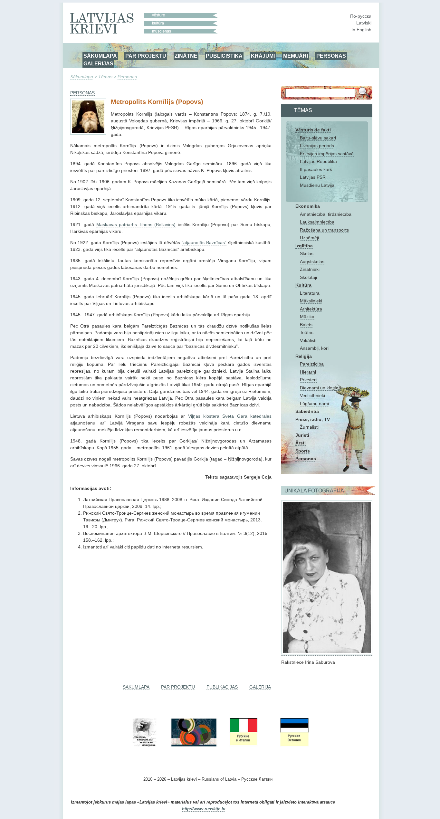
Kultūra (303, 285)
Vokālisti (308, 340)
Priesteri (308, 379)
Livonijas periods (317, 145)
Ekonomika (307, 206)
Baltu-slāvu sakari (318, 137)
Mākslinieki (311, 300)
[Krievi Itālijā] (243, 745)
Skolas (306, 253)
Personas (127, 76)
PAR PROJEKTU (145, 56)
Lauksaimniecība (317, 221)
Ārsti (300, 442)
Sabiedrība (307, 411)
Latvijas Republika (318, 161)
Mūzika (307, 316)
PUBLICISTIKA (224, 56)
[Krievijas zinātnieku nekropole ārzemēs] (144, 745)
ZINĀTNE (186, 56)
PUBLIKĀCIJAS (222, 687)
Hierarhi (308, 372)
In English (361, 29)
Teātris (306, 332)
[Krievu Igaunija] (294, 745)
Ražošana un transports (324, 230)
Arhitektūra (311, 308)
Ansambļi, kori (314, 348)
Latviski (363, 22)
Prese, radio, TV (312, 419)
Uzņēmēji (309, 237)
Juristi (302, 435)
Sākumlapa (81, 76)
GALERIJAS (98, 63)
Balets (306, 324)
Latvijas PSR (313, 177)
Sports (302, 450)
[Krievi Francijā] (268, 745)
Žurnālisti (309, 427)
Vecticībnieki (312, 395)
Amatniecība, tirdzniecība (325, 214)
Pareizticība (312, 364)
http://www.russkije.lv (203, 809)
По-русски (360, 16)
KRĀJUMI (263, 56)
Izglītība (304, 245)
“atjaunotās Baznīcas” (204, 242)
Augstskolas (312, 261)
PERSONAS (331, 56)
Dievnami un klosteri (320, 387)
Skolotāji (308, 277)
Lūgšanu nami (314, 403)
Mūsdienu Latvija (317, 185)
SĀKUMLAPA (100, 56)
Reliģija (303, 356)
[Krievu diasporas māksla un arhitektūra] (193, 745)
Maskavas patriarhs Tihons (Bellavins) (136, 224)
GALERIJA (260, 687)
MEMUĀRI (295, 56)
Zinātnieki (310, 269)
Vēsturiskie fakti (313, 129)
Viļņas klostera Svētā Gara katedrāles (230, 416)
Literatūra (310, 293)
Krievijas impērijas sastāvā (327, 153)
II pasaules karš (316, 169)
